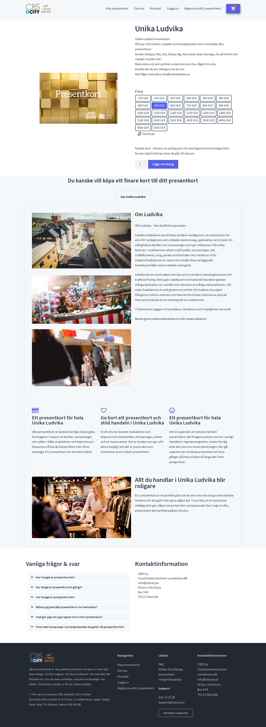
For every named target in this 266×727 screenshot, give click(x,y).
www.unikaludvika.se (165, 319)
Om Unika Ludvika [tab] (133, 197)
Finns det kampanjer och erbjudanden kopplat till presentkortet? (80, 627)
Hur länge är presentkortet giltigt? (59, 587)
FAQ (161, 664)
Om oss (139, 8)
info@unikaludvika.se (176, 74)
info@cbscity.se (148, 583)
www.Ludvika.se (196, 319)
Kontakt (155, 8)
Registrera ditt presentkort (202, 8)
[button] (78, 578)
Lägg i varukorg (163, 164)
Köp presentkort (117, 8)
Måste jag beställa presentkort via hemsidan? (67, 607)
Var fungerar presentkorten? (55, 597)
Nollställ (149, 134)
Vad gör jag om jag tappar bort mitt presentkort (69, 617)
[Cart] (233, 8)
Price (139, 91)
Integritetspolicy (170, 679)
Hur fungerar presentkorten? (55, 577)
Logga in (173, 8)
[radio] (143, 98)
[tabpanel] (133, 374)
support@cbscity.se (172, 702)
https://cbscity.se (149, 587)
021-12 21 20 (167, 697)
